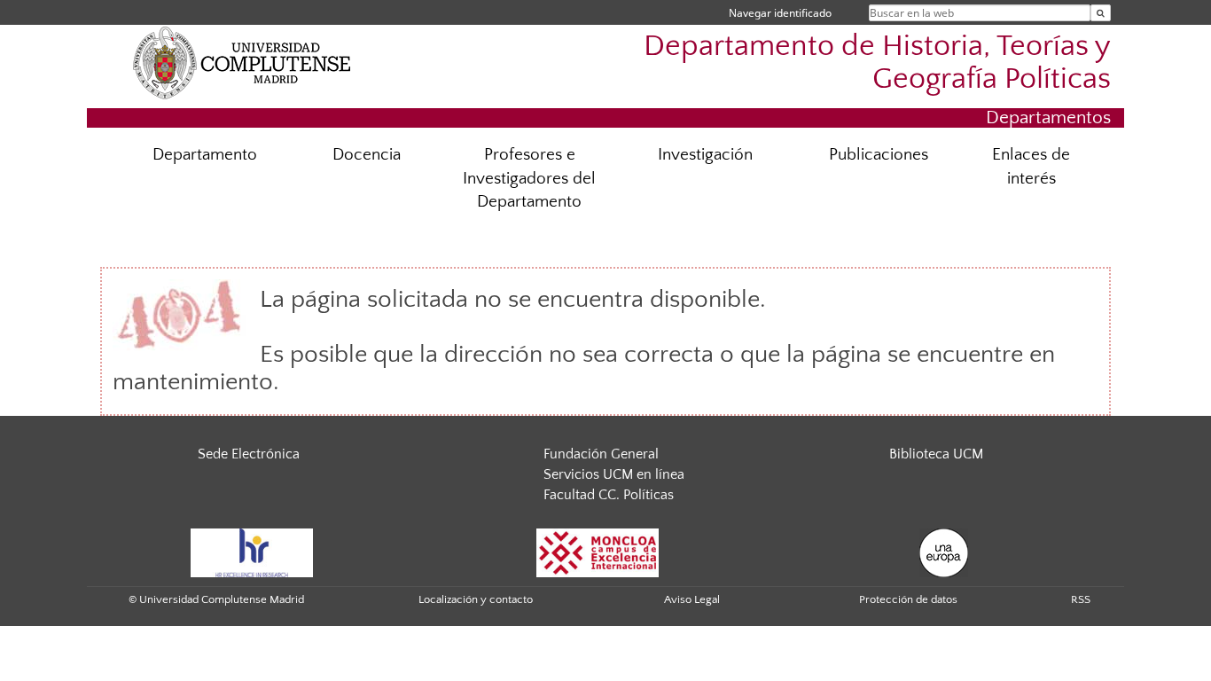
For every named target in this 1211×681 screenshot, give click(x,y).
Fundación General (601, 454)
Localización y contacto (475, 599)
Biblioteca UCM (936, 454)
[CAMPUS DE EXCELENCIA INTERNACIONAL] (597, 552)
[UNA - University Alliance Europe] (943, 552)
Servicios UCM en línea (613, 474)
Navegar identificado (780, 12)
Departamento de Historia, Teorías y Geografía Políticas (877, 63)
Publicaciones (878, 154)
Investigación (705, 154)
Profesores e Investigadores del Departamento (529, 178)
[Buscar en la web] (1100, 12)
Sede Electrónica (249, 454)
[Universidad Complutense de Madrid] (242, 62)
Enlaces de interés (1031, 166)
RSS (1080, 599)
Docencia (366, 154)
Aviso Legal (692, 599)
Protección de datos (908, 599)
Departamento (204, 154)
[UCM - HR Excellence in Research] (252, 552)
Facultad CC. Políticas (608, 495)
